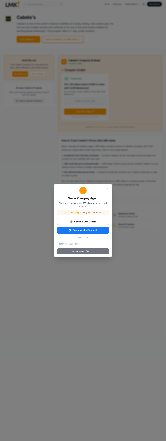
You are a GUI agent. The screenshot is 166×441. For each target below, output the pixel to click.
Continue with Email (81, 251)
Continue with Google (85, 221)
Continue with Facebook (85, 230)
